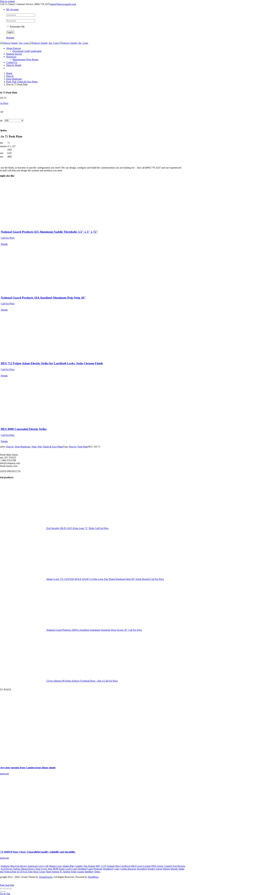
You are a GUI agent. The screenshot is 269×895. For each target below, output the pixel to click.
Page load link (7, 885)
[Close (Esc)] (10, 888)
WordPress (93, 877)
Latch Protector (94, 869)
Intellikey (89, 871)
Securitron (142, 869)
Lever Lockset (144, 866)
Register (10, 37)
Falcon (159, 869)
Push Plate (83, 446)
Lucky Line (71, 869)
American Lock (35, 866)
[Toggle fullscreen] (4, 888)
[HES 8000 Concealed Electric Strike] (92, 401)
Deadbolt (82, 869)
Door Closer (39, 871)
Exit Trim (28, 871)
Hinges (166, 869)
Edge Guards (77, 871)
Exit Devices (179, 866)
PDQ (153, 866)
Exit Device (6, 869)
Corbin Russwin (128, 869)
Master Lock (55, 866)
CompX (168, 866)
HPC (98, 866)
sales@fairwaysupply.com (63, 4)
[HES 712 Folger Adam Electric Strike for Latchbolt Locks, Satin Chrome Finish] (92, 335)
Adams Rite (68, 866)
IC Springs (65, 871)
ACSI (20, 871)
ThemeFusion (45, 877)
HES (133, 866)
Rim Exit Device (18, 866)
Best (117, 866)
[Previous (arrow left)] (1, 891)
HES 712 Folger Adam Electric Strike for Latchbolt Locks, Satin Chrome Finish (52, 363)
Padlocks (5, 866)
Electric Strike (177, 869)
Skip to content (7, 1)
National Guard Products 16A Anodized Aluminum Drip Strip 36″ (43, 297)
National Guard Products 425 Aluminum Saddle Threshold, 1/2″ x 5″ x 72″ (49, 231)
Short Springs (52, 871)
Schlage (111, 866)
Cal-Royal (125, 866)
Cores (116, 869)
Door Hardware (22, 446)
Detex (97, 871)
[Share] (7, 888)
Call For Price (7, 238)
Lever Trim (46, 869)
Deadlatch (108, 869)
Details (4, 244)
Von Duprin (89, 866)
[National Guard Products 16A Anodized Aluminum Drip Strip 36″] (92, 269)
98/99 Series (59, 869)
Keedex (151, 869)
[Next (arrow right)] (4, 891)
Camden (78, 866)
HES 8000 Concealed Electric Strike (24, 429)
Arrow (160, 866)
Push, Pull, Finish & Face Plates (47, 446)
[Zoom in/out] (1, 888)
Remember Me (17, 26)
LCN (103, 866)
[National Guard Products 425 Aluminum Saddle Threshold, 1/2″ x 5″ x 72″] (92, 203)
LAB (46, 866)
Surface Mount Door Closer (26, 869)
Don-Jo (10, 446)
